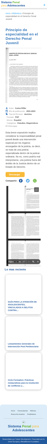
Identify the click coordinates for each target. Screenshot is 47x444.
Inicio (13, 411)
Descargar (14, 174)
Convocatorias (23, 411)
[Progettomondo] (24, 422)
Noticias (33, 411)
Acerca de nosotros (18, 414)
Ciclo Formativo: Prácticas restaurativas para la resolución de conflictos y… (23, 383)
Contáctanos (31, 414)
